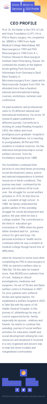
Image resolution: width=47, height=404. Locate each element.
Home (15, 5)
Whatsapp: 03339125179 (31, 382)
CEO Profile (32, 9)
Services (17, 9)
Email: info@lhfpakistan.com (11, 382)
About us (28, 5)
